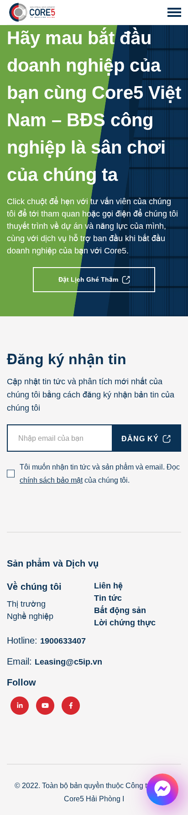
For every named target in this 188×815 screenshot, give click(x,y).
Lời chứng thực (125, 622)
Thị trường (26, 604)
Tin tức (108, 598)
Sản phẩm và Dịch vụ (53, 563)
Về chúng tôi (34, 587)
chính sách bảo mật (51, 480)
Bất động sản (120, 610)
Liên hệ (108, 585)
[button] (174, 12)
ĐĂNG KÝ (140, 439)
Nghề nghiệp (30, 616)
